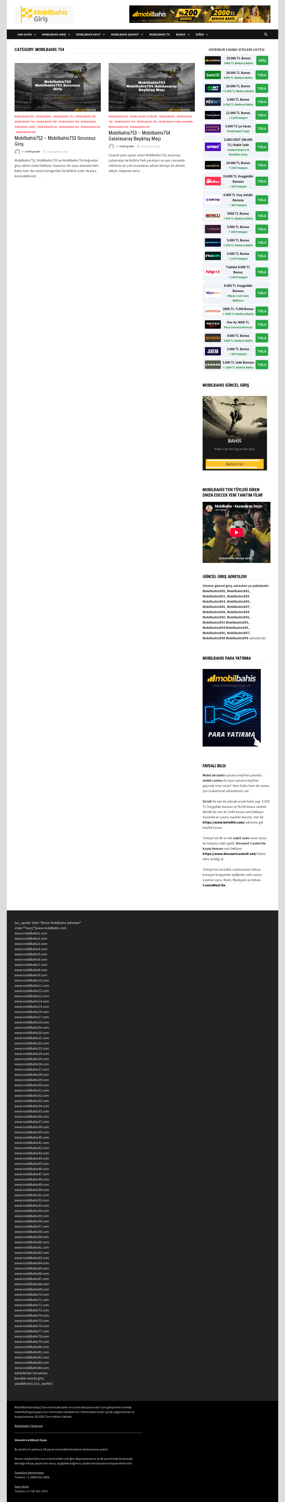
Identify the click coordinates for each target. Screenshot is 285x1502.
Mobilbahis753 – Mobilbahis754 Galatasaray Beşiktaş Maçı (139, 136)
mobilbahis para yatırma (176, 121)
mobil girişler (32, 151)
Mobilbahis (43, 116)
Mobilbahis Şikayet (125, 34)
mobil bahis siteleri (143, 116)
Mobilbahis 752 (63, 116)
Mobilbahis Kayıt (88, 34)
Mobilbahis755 (90, 127)
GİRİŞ (262, 60)
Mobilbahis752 (47, 127)
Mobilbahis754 (69, 127)
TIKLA (261, 75)
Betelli (207, 801)
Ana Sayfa (25, 34)
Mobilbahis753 (24, 116)
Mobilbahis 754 (25, 121)
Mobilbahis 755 (47, 121)
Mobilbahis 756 (69, 121)
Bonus (181, 34)
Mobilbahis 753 (86, 116)
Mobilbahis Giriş (54, 34)
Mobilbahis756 (25, 132)
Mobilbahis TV (159, 34)
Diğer (200, 34)
